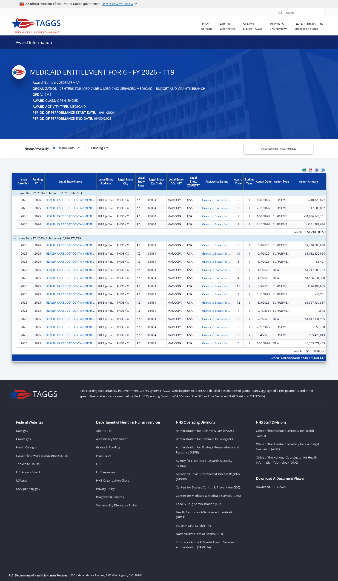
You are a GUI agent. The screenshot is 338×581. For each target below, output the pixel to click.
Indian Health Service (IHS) (194, 525)
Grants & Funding (108, 447)
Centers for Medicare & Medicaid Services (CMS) (208, 496)
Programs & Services (110, 497)
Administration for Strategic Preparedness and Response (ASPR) (207, 449)
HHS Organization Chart (112, 480)
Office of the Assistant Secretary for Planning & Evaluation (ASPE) (287, 446)
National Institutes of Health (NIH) (199, 534)
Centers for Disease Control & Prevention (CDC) (208, 487)
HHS (99, 464)
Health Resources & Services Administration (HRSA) (205, 514)
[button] (280, 13)
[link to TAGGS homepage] (48, 24)
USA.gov (21, 480)
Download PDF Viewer (271, 487)
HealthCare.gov (26, 447)
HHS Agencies (105, 472)
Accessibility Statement (112, 439)
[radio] (66, 148)
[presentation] (169, 268)
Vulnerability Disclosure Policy (116, 505)
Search (289, 13)
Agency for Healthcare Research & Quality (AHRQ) (204, 463)
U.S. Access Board (28, 472)
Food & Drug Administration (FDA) (199, 504)
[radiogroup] (120, 148)
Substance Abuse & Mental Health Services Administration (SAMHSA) (205, 544)
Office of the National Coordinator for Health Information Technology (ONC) (286, 460)
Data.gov (22, 431)
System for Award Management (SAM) (42, 455)
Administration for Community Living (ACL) (205, 439)
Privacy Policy (105, 489)
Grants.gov (23, 439)
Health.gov (103, 455)
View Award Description (278, 149)
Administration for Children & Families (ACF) (205, 431)
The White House (28, 464)
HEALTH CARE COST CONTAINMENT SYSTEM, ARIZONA (81, 200)
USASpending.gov (28, 489)
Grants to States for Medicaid (221, 200)
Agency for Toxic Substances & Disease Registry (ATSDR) (208, 476)
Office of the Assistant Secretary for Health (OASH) (285, 433)
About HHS (104, 431)
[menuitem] (304, 169)
